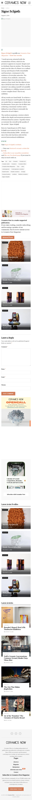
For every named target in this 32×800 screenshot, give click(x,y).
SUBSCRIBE (9, 407)
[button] (9, 393)
